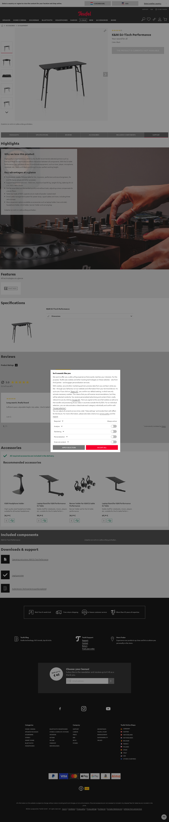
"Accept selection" (59, 408)
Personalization (59, 437)
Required (57, 421)
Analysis (57, 426)
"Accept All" (76, 400)
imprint (55, 416)
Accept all (102, 447)
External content (60, 442)
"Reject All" (74, 391)
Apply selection (69, 447)
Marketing (57, 431)
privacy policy (104, 414)
